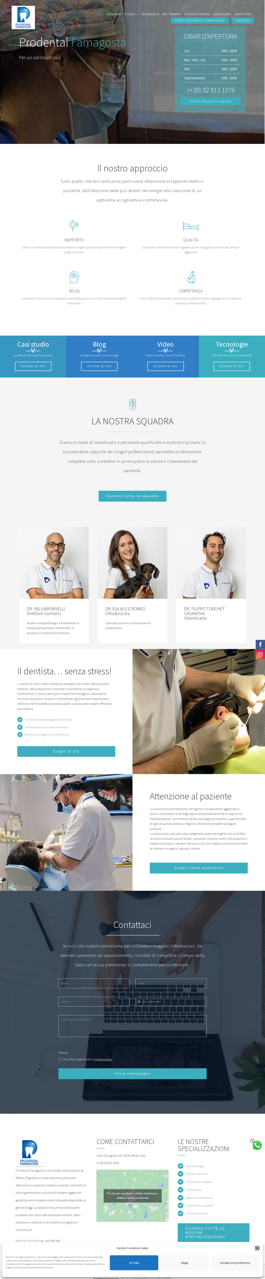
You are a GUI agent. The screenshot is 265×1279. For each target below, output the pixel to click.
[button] (257, 1248)
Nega (184, 1262)
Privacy (63, 1052)
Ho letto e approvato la (87, 1059)
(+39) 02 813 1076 (108, 1163)
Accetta (134, 1262)
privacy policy (103, 1059)
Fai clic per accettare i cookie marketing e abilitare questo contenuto (132, 1195)
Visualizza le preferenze (235, 1262)
